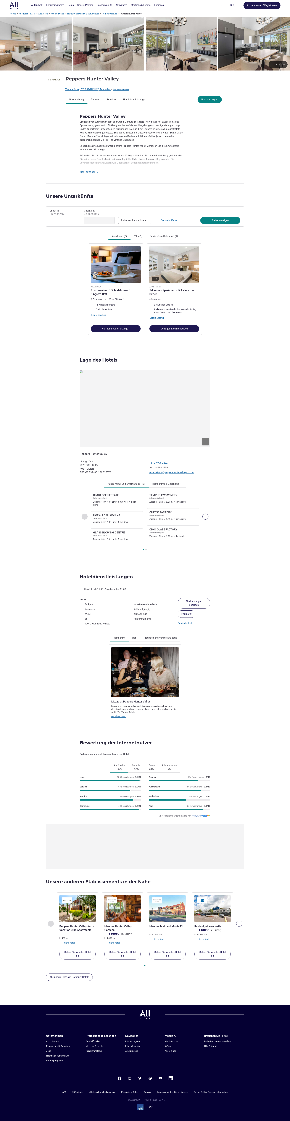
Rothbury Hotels (109, 14)
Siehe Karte (69, 943)
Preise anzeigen (209, 99)
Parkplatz (186, 614)
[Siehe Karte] (145, 408)
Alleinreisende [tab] (169, 767)
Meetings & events (94, 1046)
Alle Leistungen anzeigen (194, 603)
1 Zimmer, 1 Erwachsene (133, 220)
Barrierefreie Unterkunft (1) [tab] (164, 236)
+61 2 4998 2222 (158, 462)
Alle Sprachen (131, 1051)
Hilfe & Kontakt (211, 1046)
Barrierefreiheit (185, 623)
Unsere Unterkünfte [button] (69, 196)
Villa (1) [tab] (138, 236)
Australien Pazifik (27, 14)
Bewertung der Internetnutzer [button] (116, 743)
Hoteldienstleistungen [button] (106, 577)
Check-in (57, 212)
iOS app (168, 1046)
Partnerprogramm (54, 1060)
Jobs (48, 1051)
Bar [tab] (134, 637)
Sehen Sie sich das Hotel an (77, 954)
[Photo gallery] (145, 44)
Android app (170, 1051)
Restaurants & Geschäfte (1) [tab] (167, 483)
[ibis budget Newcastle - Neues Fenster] (212, 908)
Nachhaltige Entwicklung (57, 1056)
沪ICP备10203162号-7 (154, 1100)
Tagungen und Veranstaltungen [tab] (160, 637)
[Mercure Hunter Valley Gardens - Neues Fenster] (122, 908)
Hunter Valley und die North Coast (83, 14)
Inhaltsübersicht (132, 1046)
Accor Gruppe (52, 1041)
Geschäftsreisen (93, 1041)
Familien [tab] (136, 767)
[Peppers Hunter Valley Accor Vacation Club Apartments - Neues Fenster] (77, 908)
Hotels (13, 14)
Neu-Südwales (57, 14)
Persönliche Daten (129, 1092)
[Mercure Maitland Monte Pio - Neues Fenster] (167, 908)
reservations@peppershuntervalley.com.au (171, 472)
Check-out (91, 212)
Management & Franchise (58, 1046)
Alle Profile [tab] (119, 767)
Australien (43, 14)
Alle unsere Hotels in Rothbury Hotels (69, 977)
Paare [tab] (151, 767)
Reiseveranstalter (94, 1051)
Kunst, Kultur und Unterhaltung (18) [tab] (126, 483)
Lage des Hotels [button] (98, 360)
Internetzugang (132, 1041)
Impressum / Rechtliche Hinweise (172, 1092)
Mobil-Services (171, 1041)
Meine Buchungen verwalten (217, 1041)
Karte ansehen (121, 89)
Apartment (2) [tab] (119, 236)
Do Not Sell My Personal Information (211, 1092)
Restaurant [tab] (119, 637)
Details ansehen (118, 716)
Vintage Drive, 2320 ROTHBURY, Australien (88, 89)
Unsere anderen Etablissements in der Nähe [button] (98, 881)
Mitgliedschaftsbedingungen (102, 1092)
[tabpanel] (145, 289)
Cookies (147, 1092)
